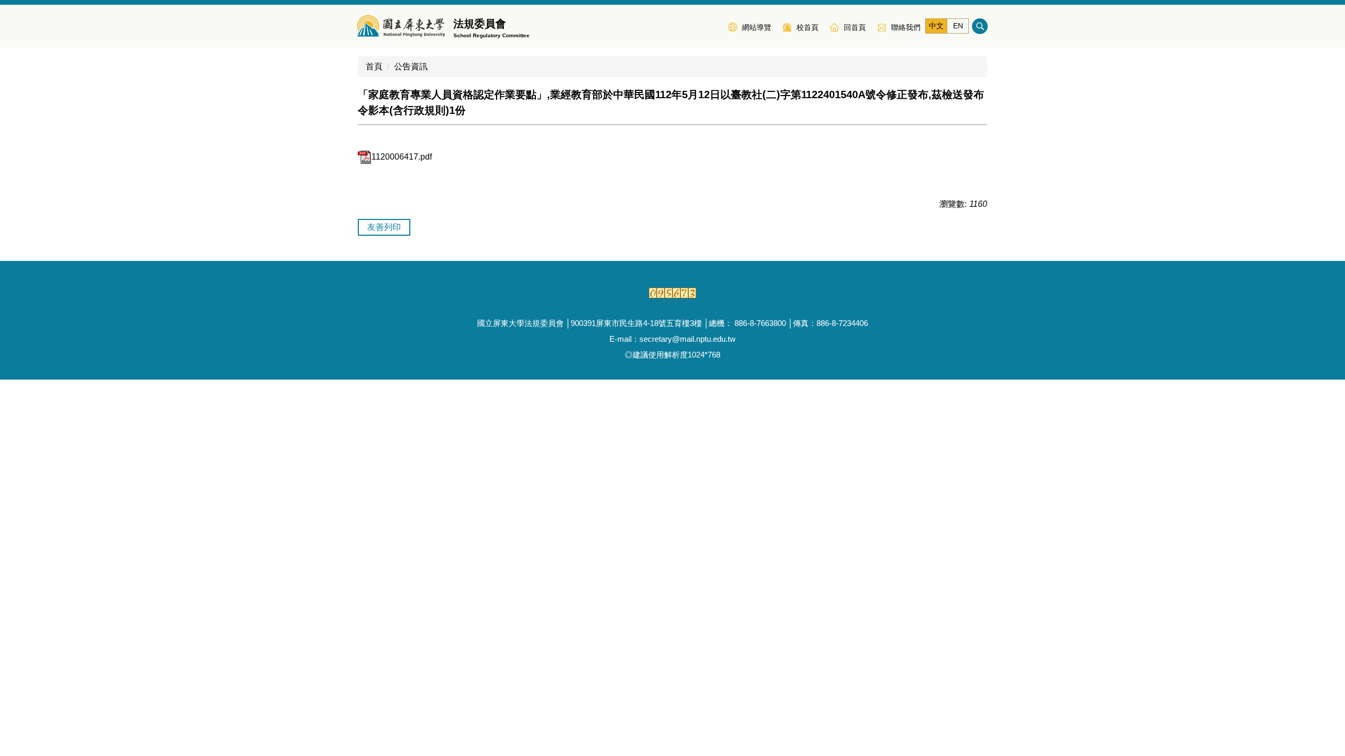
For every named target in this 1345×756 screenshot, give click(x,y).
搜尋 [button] (980, 26)
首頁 (374, 66)
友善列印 (384, 227)
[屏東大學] (401, 26)
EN (958, 26)
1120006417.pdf (401, 156)
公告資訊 (411, 66)
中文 (936, 26)
